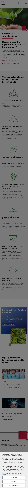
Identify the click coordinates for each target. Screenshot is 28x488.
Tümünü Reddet (14, 481)
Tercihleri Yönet (14, 477)
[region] (14, 470)
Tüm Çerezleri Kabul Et (14, 485)
